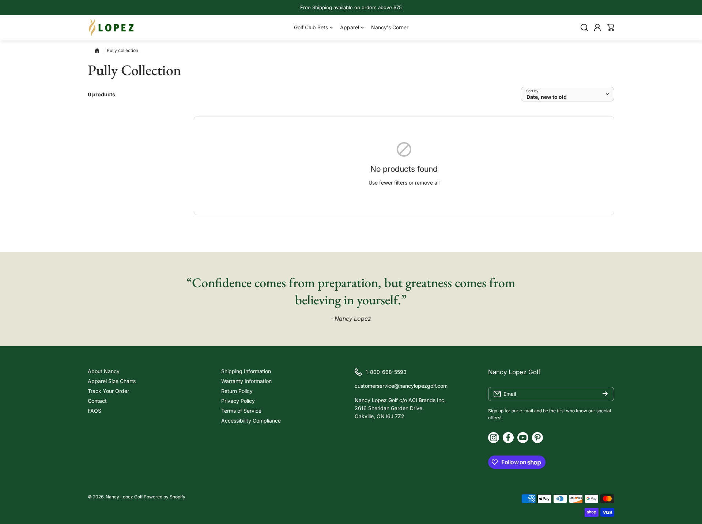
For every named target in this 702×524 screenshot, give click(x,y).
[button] (610, 27)
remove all (427, 182)
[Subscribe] (605, 394)
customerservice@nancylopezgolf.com (401, 386)
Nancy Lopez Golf (124, 496)
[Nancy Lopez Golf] (111, 27)
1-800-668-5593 (386, 372)
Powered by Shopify (164, 496)
